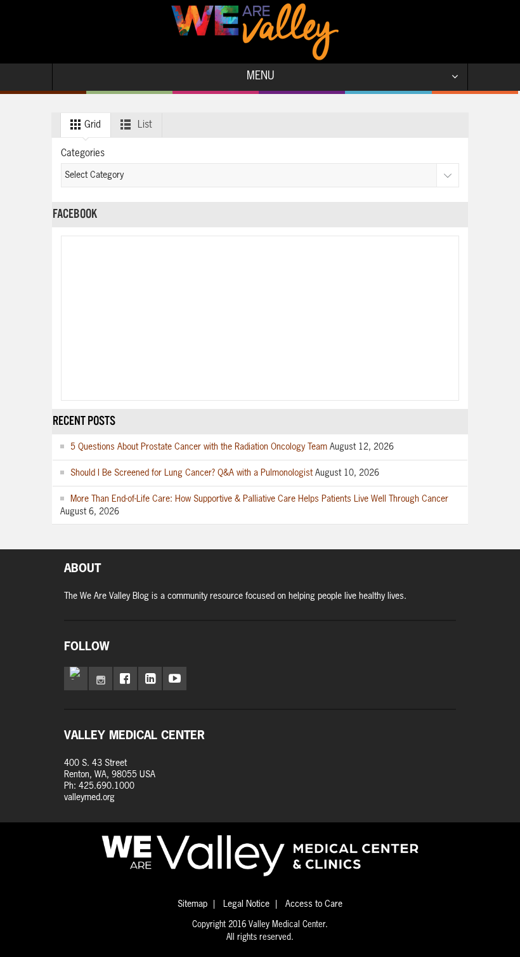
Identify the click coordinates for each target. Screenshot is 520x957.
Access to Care (313, 904)
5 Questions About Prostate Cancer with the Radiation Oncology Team (198, 447)
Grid (91, 125)
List (143, 125)
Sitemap (192, 904)
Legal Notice (246, 904)
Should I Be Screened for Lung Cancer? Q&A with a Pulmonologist (191, 473)
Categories (83, 153)
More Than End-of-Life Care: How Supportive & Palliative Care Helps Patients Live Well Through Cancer (259, 499)
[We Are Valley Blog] (255, 31)
